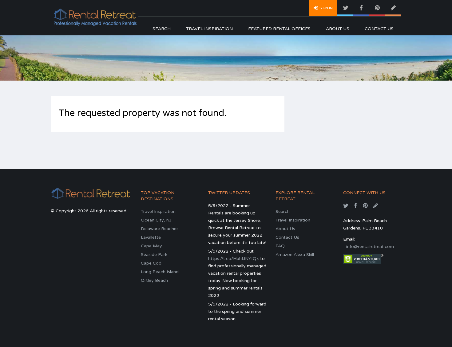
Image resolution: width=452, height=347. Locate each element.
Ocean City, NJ (156, 220)
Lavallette (151, 237)
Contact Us (379, 28)
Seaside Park (154, 254)
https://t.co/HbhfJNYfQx (233, 258)
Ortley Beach (154, 280)
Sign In (326, 8)
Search (162, 28)
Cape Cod (151, 263)
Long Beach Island (160, 271)
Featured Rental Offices (279, 28)
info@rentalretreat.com (370, 246)
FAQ (280, 246)
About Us (337, 28)
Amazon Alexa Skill (295, 254)
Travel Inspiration (209, 28)
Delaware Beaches (160, 228)
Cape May (151, 246)
